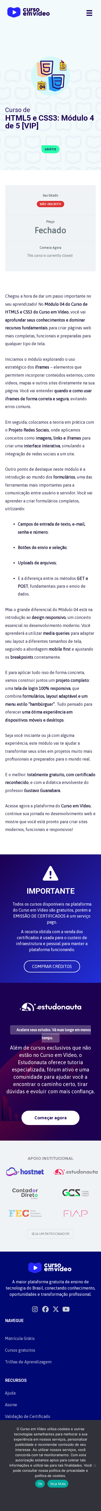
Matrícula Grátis (20, 1338)
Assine (11, 1404)
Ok (40, 1484)
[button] (52, 966)
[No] (94, 1465)
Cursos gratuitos (20, 1350)
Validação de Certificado (27, 1416)
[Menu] (89, 12)
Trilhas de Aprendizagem (28, 1361)
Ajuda (10, 1393)
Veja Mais (58, 1484)
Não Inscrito (50, 204)
